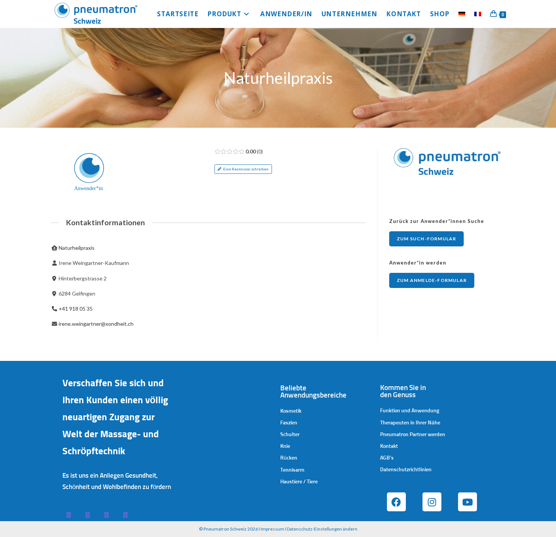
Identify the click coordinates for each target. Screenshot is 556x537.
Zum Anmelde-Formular (432, 280)
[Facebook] (396, 501)
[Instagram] (431, 501)
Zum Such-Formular (426, 238)
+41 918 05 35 (76, 308)
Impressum (272, 529)
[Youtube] (467, 501)
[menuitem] (462, 14)
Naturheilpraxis (77, 248)
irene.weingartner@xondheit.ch (96, 323)
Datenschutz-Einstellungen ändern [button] (322, 529)
